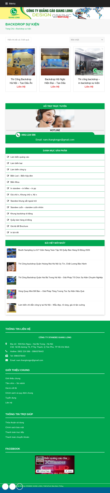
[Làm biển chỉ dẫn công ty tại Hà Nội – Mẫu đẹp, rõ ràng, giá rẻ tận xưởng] (11, 308)
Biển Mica (14, 182)
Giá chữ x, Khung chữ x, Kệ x (23, 194)
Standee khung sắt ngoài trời (23, 201)
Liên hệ (8, 402)
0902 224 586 (28, 135)
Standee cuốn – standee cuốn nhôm (26, 207)
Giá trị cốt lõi (11, 388)
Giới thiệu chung (12, 378)
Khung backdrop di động (21, 213)
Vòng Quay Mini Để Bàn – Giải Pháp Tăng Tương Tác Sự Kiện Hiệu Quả (51, 291)
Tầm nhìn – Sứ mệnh (15, 383)
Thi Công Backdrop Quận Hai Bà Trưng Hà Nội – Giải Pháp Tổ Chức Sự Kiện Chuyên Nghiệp (60, 277)
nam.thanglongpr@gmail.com (58, 139)
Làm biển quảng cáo (19, 157)
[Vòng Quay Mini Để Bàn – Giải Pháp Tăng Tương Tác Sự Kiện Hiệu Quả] (11, 294)
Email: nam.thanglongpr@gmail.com (26, 360)
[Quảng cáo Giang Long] (54, 13)
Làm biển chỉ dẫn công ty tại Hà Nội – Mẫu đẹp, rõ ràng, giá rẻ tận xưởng (51, 305)
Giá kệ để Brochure (19, 226)
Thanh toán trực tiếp (14, 432)
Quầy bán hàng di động (21, 220)
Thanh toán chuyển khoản (17, 437)
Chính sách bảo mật (14, 427)
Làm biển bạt (16, 163)
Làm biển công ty (18, 169)
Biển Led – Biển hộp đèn (21, 176)
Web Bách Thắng (57, 486)
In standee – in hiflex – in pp (23, 188)
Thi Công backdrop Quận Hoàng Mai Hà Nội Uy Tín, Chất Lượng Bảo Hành (52, 264)
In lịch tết (14, 232)
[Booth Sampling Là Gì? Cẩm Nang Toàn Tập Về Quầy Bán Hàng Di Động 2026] (11, 253)
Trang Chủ (9, 29)
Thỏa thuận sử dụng (14, 422)
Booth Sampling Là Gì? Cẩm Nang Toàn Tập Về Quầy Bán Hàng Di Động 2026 (54, 250)
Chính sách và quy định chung (19, 393)
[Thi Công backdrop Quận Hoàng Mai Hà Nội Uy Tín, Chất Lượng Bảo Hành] (11, 266)
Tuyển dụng (10, 398)
